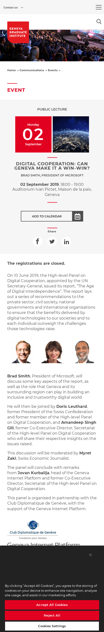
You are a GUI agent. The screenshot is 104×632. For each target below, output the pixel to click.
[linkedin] (66, 242)
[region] (52, 588)
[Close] (90, 554)
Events (53, 70)
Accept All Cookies (51, 605)
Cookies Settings (52, 626)
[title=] (18, 32)
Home (11, 70)
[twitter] (52, 241)
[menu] (99, 7)
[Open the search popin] (99, 21)
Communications (32, 70)
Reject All (52, 615)
